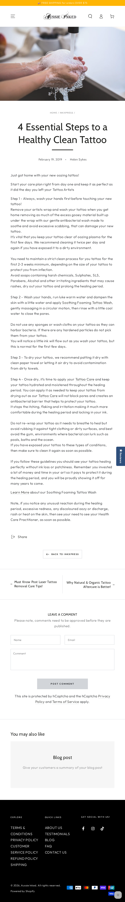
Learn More (20, 492)
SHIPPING (19, 865)
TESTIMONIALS (57, 834)
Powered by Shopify (23, 891)
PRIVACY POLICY (24, 840)
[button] (90, 16)
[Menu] (13, 16)
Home (53, 112)
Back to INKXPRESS (65, 554)
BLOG (50, 840)
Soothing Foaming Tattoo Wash (87, 302)
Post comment (62, 683)
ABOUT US (53, 828)
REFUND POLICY (24, 858)
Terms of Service (65, 701)
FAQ (48, 846)
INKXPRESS (66, 112)
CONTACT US (56, 852)
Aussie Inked (28, 885)
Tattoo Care (85, 379)
